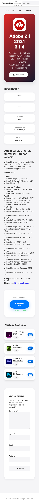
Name (12, 434)
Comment (13, 411)
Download (19, 74)
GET (30, 335)
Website (12, 456)
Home (7, 11)
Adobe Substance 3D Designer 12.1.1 (18, 346)
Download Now (19, 304)
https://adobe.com (21, 283)
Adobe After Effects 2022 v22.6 (18, 359)
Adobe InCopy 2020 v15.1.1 (18, 333)
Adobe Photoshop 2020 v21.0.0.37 (17, 373)
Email (12, 445)
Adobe (14, 11)
